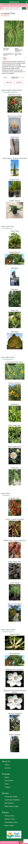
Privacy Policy (9, 816)
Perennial (5, 50)
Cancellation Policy (11, 822)
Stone (7, 784)
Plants (7, 777)
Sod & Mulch (9, 780)
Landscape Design (11, 796)
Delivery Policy (10, 819)
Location (7, 768)
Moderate (17, 51)
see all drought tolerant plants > (10, 92)
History (7, 765)
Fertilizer (7, 787)
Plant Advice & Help (11, 806)
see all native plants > (8, 359)
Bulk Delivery (9, 803)
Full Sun (5, 55)
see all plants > (6, 495)
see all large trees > (7, 228)
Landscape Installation (12, 800)
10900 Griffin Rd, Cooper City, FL (18, 4)
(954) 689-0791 (5, 4)
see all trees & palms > (8, 631)
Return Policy (9, 825)
